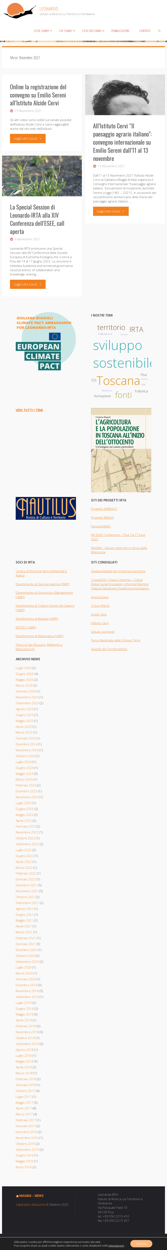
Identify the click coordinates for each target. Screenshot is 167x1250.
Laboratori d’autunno (30, 1204)
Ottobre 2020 (25, 956)
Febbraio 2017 (26, 1120)
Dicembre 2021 (26, 885)
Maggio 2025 (24, 721)
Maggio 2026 (24, 680)
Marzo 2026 (24, 685)
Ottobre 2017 (25, 1091)
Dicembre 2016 (26, 1132)
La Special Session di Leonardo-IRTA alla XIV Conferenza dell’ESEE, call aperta (37, 219)
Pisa (144, 374)
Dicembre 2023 (26, 791)
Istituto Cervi (100, 623)
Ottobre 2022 (25, 838)
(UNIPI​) (64, 584)
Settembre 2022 (27, 844)
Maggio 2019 (24, 1014)
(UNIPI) (53, 619)
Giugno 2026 (25, 674)
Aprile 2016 (24, 1167)
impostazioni (116, 1245)
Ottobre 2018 (25, 1038)
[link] (159, 30)
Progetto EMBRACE (104, 509)
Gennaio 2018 (26, 1085)
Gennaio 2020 (26, 979)
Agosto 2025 (24, 709)
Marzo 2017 (24, 1114)
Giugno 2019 (25, 1009)
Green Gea (99, 614)
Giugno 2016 (25, 1155)
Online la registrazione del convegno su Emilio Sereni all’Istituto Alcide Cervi (38, 94)
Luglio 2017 (24, 1097)
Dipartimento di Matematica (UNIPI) (40, 636)
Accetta (141, 1244)
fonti (123, 394)
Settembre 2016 (27, 1149)
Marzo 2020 (24, 973)
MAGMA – (98, 548)
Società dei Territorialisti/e (109, 649)
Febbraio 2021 (26, 938)
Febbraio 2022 (26, 873)
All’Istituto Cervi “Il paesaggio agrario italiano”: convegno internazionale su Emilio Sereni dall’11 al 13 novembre (122, 142)
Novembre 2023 (27, 797)
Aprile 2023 (24, 821)
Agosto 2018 (24, 1050)
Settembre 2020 (27, 962)
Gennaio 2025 (26, 738)
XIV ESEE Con (100, 535)
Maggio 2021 (24, 920)
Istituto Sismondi (102, 632)
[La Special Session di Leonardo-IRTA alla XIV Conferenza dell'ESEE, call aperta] (42, 176)
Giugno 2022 (25, 856)
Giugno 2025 (25, 715)
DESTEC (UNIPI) (26, 627)
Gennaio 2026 (26, 691)
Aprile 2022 (24, 862)
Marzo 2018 (24, 1073)
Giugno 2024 (25, 768)
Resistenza (107, 390)
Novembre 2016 (27, 1138)
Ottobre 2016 (25, 1144)
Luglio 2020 (24, 967)
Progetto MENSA (102, 517)
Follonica (141, 391)
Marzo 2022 (24, 868)
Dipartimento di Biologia (32, 619)
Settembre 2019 (27, 997)
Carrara (124, 334)
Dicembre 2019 (26, 985)
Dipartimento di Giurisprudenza (38, 584)
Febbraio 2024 (26, 785)
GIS (94, 380)
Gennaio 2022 (26, 879)
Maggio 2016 (24, 1161)
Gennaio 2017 (26, 1126)
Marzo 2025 (24, 732)
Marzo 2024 (24, 779)
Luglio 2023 (24, 803)
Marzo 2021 (24, 932)
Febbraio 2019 (26, 1026)
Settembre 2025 (27, 703)
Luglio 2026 (24, 668)
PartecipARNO (101, 526)
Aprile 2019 (24, 1020)
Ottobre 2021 (25, 897)
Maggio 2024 (24, 774)
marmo (144, 379)
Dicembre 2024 (26, 744)
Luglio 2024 (24, 762)
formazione (102, 396)
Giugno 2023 (25, 809)
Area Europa (99, 597)
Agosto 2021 (24, 909)
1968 (143, 384)
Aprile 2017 (24, 1108)
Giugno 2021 (25, 915)
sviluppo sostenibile (125, 353)
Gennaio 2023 (26, 826)
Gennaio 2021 (26, 944)
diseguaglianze (105, 333)
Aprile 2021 (24, 926)
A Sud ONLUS (100, 606)
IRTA (136, 329)
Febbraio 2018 (26, 1079)
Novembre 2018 (27, 1032)
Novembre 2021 (27, 891)
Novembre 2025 (27, 697)
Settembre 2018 (27, 1044)
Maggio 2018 (24, 1061)
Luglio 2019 (24, 1003)
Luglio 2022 (24, 850)
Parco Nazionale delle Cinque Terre (115, 640)
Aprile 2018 (24, 1067)
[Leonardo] (49, 10)
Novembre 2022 (27, 832)
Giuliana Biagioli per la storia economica (118, 571)
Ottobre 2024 (25, 756)
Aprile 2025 (24, 727)
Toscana (118, 380)
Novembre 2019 (27, 991)
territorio (111, 327)
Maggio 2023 (24, 815)
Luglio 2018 (24, 1055)
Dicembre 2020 (26, 950)
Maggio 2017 (24, 1102)
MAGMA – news (31, 1196)
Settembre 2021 (27, 903)
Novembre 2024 (27, 750)
